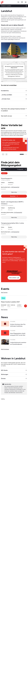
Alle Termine (4, 292)
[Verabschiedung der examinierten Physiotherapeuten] (5, 342)
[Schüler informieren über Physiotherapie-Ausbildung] (5, 323)
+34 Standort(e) (18, 212)
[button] (3, 154)
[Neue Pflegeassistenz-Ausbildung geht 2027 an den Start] (5, 332)
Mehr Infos (14, 192)
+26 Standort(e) (15, 187)
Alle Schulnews (5, 349)
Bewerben (12, 196)
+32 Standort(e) (15, 232)
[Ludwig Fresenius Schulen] (2, 2)
